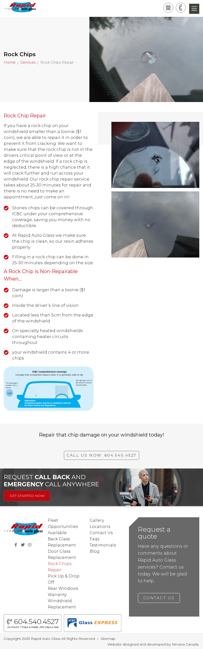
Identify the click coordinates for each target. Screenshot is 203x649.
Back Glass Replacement (62, 542)
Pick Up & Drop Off (63, 579)
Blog (95, 551)
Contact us (159, 598)
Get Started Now (27, 495)
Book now (168, 8)
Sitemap (108, 638)
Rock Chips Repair (59, 566)
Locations (100, 526)
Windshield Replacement (62, 603)
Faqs (94, 539)
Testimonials (103, 545)
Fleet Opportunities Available (63, 526)
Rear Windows (63, 588)
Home (10, 62)
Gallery (97, 520)
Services (28, 62)
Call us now (181, 8)
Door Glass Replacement (62, 554)
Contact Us (101, 532)
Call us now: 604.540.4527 (101, 455)
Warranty (57, 594)
